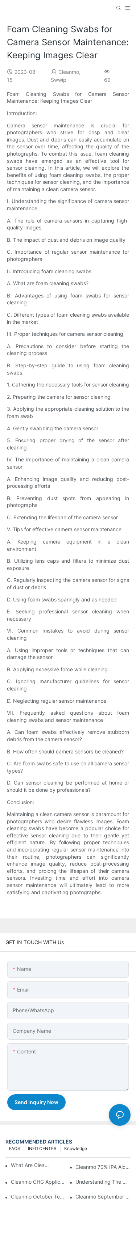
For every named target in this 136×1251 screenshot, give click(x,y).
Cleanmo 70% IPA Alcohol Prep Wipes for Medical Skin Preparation (103, 1167)
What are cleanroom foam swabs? (30, 1165)
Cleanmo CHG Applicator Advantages (38, 1182)
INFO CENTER (42, 1148)
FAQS (14, 1148)
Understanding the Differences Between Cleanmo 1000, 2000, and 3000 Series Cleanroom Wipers (103, 1182)
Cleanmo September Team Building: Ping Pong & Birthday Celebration (103, 1196)
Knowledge (75, 1148)
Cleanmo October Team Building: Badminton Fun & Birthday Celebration (38, 1196)
